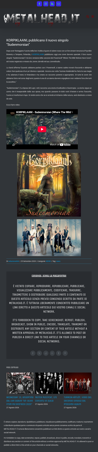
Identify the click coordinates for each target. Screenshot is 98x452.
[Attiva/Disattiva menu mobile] (92, 16)
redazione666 (13, 261)
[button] (8, 392)
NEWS (48, 261)
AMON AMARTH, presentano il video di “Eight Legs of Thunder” (49, 401)
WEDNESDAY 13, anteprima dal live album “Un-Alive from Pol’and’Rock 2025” (77, 401)
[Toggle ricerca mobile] (87, 16)
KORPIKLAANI (38, 54)
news (58, 261)
